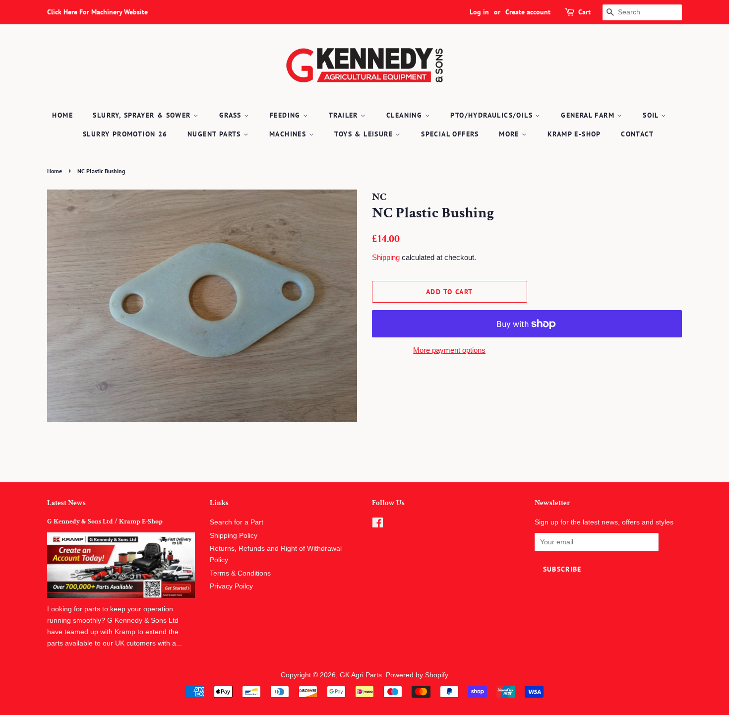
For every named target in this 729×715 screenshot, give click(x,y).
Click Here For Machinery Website (97, 11)
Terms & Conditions (240, 573)
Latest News (66, 503)
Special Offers (450, 134)
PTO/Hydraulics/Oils (492, 115)
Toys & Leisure (364, 134)
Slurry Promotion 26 (125, 134)
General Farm (589, 115)
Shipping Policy (233, 535)
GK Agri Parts (361, 675)
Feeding (286, 115)
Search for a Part (236, 522)
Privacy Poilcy (231, 586)
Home (62, 115)
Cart (584, 11)
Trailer (345, 115)
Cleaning (405, 115)
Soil (652, 115)
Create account (527, 11)
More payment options (449, 350)
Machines (289, 134)
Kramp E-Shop (574, 134)
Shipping (386, 257)
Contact (637, 134)
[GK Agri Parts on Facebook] (377, 524)
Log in (479, 11)
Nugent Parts (215, 134)
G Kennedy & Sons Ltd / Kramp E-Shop (105, 521)
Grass (231, 115)
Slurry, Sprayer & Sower (143, 115)
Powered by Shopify (417, 675)
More (510, 134)
